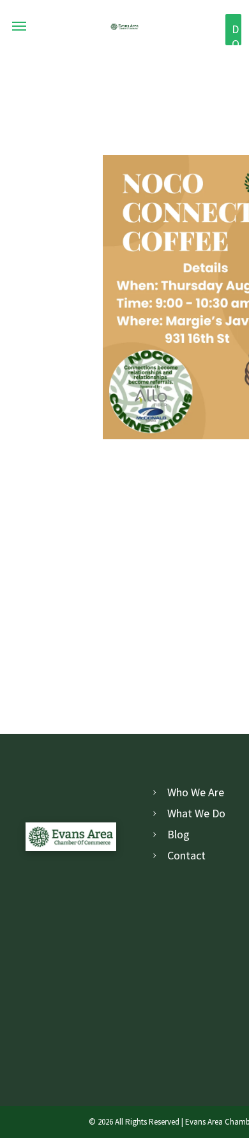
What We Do (196, 813)
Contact (186, 855)
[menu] (19, 26)
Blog (178, 834)
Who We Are (195, 792)
